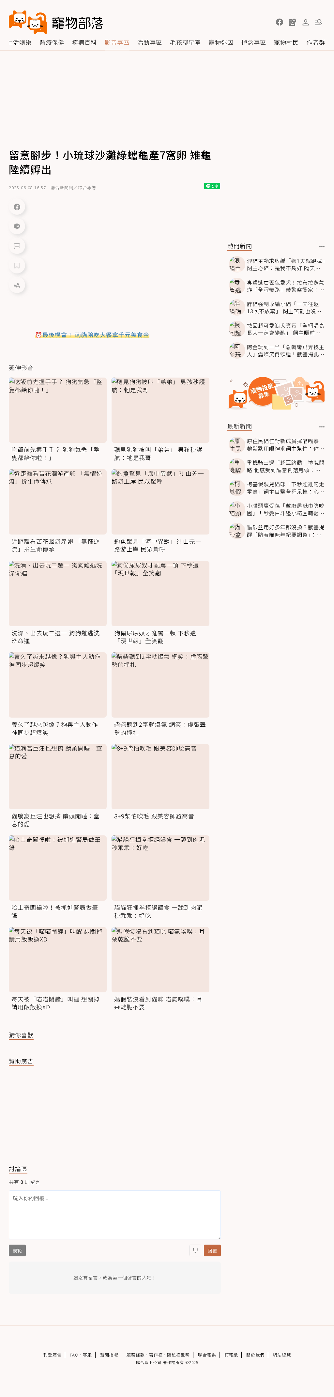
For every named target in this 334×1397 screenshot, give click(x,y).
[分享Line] (17, 226)
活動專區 (149, 42)
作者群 (316, 42)
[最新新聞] (322, 427)
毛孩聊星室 (185, 42)
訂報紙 (231, 1355)
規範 (17, 1250)
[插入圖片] (195, 1250)
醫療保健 (51, 42)
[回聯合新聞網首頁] (28, 22)
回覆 (212, 1250)
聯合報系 (207, 1355)
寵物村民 (286, 42)
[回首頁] (56, 22)
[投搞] (292, 22)
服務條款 (136, 1355)
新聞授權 (109, 1355)
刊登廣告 (52, 1355)
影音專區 (117, 42)
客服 (87, 1355)
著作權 (156, 1355)
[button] (279, 22)
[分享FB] (17, 206)
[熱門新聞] (322, 246)
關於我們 (255, 1355)
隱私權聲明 (178, 1355)
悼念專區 (253, 42)
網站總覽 (282, 1355)
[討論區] (17, 246)
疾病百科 (84, 42)
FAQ (74, 1355)
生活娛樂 (19, 42)
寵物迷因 (221, 42)
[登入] (306, 22)
